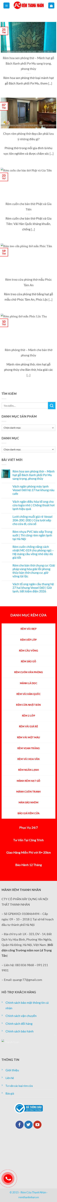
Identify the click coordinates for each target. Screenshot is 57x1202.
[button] (6, 6)
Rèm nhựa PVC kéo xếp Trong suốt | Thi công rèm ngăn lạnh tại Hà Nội (32, 535)
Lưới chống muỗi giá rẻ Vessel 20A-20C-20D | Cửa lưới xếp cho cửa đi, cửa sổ (32, 520)
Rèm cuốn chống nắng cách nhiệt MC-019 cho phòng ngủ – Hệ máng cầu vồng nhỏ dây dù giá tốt (33, 552)
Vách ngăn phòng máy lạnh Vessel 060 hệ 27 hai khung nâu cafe (33, 490)
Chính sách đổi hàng (19, 1023)
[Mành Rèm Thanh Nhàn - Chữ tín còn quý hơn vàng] (28, 5)
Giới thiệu (12, 1070)
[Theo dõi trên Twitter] (28, 1125)
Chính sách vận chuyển (21, 1016)
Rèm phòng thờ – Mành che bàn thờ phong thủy (28, 352)
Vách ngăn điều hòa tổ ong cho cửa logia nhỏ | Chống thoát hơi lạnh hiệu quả (34, 505)
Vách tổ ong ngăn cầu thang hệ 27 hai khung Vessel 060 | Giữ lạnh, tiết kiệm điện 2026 (33, 587)
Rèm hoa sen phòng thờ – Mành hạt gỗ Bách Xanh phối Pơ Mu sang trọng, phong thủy (28, 63)
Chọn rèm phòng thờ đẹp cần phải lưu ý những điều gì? (28, 136)
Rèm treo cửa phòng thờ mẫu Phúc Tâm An (28, 282)
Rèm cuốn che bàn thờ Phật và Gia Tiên (28, 206)
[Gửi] (51, 405)
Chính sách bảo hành (20, 1031)
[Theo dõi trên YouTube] (37, 1125)
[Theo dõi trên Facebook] (20, 1125)
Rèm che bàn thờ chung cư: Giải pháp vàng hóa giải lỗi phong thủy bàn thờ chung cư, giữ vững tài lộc (34, 571)
